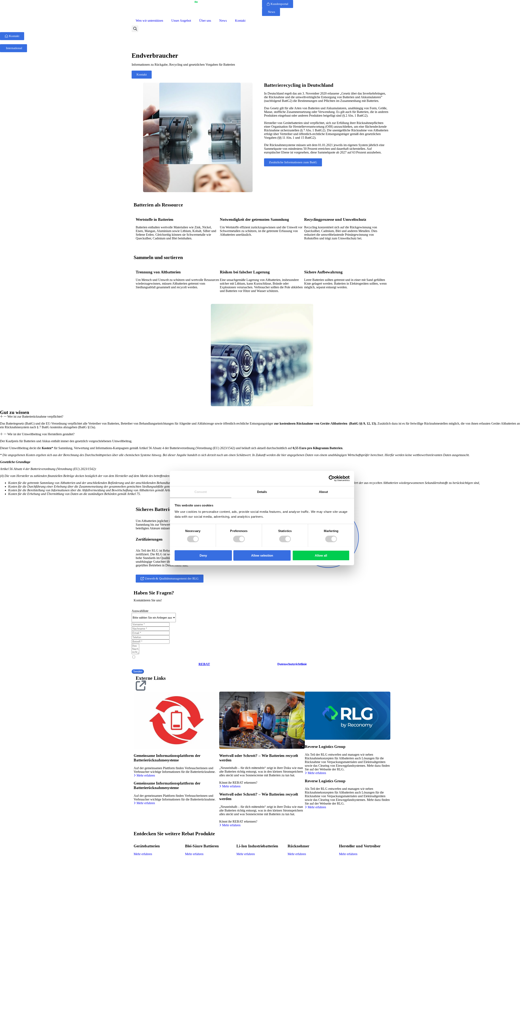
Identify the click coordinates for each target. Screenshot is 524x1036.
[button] (135, 28)
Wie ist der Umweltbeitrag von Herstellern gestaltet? (41, 434)
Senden (137, 671)
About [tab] (323, 491)
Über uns (205, 20)
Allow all (321, 555)
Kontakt (240, 20)
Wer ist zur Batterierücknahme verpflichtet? (35, 416)
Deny (203, 555)
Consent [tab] (200, 491)
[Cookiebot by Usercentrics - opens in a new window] (332, 478)
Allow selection (262, 555)
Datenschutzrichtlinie (292, 664)
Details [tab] (262, 491)
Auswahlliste (140, 611)
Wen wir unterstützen (149, 20)
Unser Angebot (181, 20)
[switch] (239, 539)
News (223, 20)
